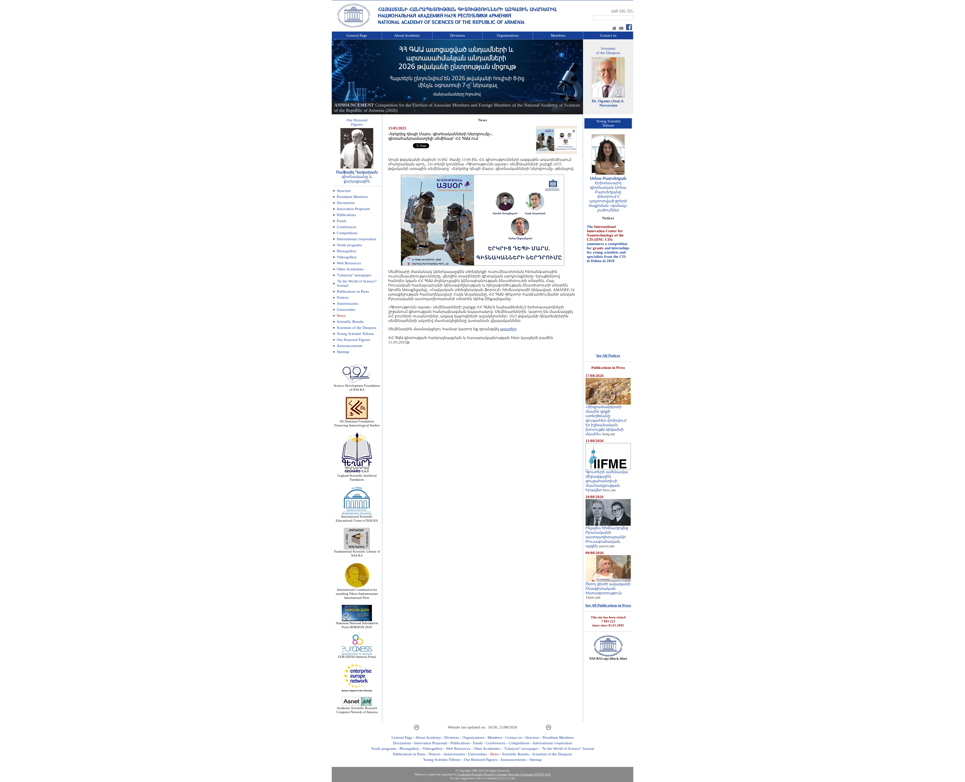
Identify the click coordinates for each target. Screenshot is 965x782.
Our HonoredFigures (357, 122)
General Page (356, 35)
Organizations (508, 35)
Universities (346, 310)
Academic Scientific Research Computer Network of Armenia (357, 710)
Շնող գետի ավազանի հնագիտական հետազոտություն (608, 588)
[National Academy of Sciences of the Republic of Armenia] (353, 27)
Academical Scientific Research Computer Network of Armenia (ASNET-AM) (504, 774)
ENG (622, 11)
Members (558, 35)
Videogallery (347, 257)
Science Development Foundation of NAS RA (357, 388)
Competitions (347, 233)
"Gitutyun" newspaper (354, 275)
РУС (630, 11)
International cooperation (356, 239)
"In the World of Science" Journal (568, 749)
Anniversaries (347, 304)
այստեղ (508, 329)
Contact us (608, 35)
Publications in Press (353, 291)
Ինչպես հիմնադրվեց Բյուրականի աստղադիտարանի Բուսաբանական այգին (607, 537)
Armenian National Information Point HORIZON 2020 (356, 625)
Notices (343, 298)
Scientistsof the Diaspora (608, 50)
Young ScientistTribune (608, 123)
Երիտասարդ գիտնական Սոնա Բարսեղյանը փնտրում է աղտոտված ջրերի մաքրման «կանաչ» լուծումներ (608, 196)
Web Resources (349, 263)
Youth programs (349, 245)
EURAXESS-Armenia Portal (357, 657)
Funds (341, 221)
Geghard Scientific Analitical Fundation (357, 477)
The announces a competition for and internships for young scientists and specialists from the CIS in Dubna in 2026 (608, 226)
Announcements (349, 346)
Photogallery (347, 251)
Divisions (457, 35)
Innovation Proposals (353, 209)
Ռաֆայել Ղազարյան (357, 172)
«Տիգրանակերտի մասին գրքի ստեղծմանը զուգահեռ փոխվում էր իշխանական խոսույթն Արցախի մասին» (606, 420)
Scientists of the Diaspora (356, 328)
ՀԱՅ (614, 11)
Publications (346, 215)
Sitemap (343, 352)
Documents (346, 203)
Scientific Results (350, 322)
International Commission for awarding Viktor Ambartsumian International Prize (357, 594)
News (341, 316)
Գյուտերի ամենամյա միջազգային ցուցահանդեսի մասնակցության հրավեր (607, 481)
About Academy (407, 35)
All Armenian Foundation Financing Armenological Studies (357, 423)
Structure (344, 191)
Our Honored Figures (353, 340)
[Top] (416, 729)
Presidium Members (352, 197)
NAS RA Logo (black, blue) (608, 658)
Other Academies (350, 269)
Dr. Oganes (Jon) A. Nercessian (608, 103)
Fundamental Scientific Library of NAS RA (357, 553)
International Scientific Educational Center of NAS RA (357, 518)
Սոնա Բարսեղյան (608, 178)
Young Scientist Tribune (355, 334)
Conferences (346, 227)
